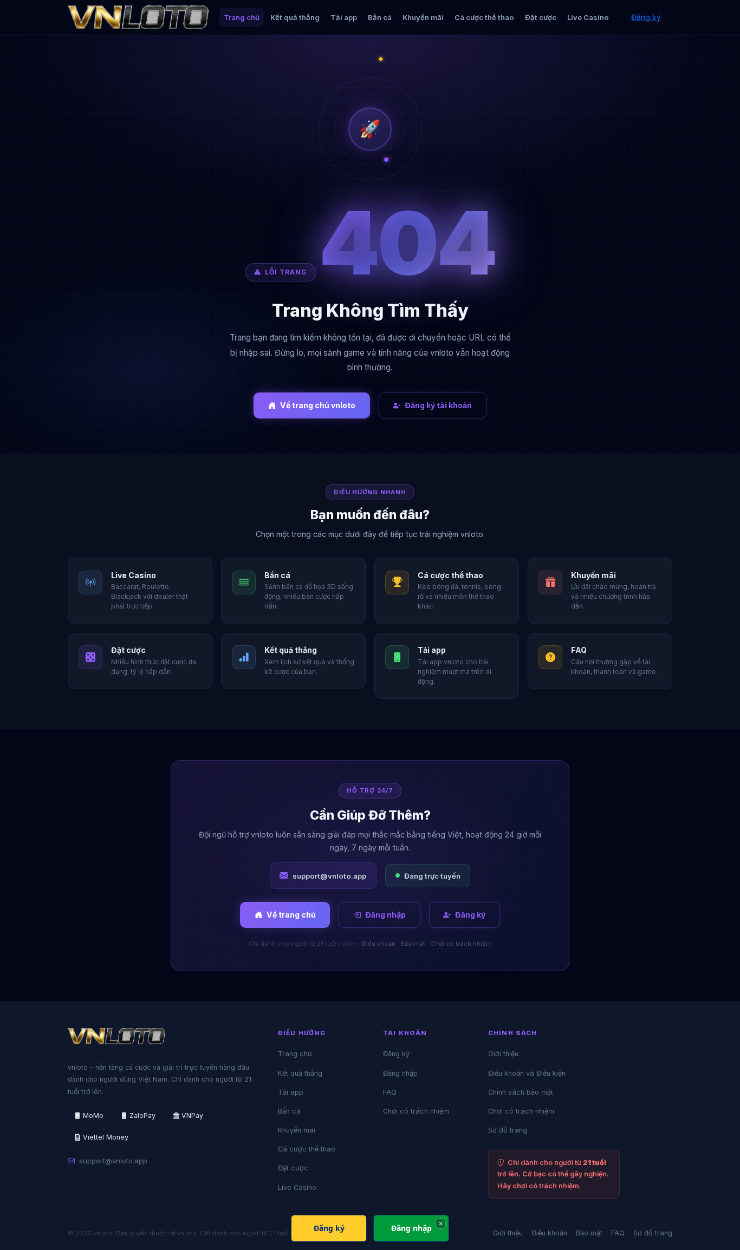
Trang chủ (241, 17)
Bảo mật (412, 943)
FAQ (390, 1092)
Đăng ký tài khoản (438, 405)
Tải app (343, 17)
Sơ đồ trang (507, 1130)
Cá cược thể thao (484, 17)
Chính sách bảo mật (520, 1092)
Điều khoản (378, 943)
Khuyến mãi (423, 17)
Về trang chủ (291, 914)
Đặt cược (540, 17)
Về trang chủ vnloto (317, 405)
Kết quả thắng (295, 17)
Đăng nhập (385, 914)
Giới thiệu (503, 1054)
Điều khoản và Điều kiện (527, 1073)
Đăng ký (646, 17)
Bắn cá (380, 17)
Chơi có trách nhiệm (461, 943)
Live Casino (588, 17)
